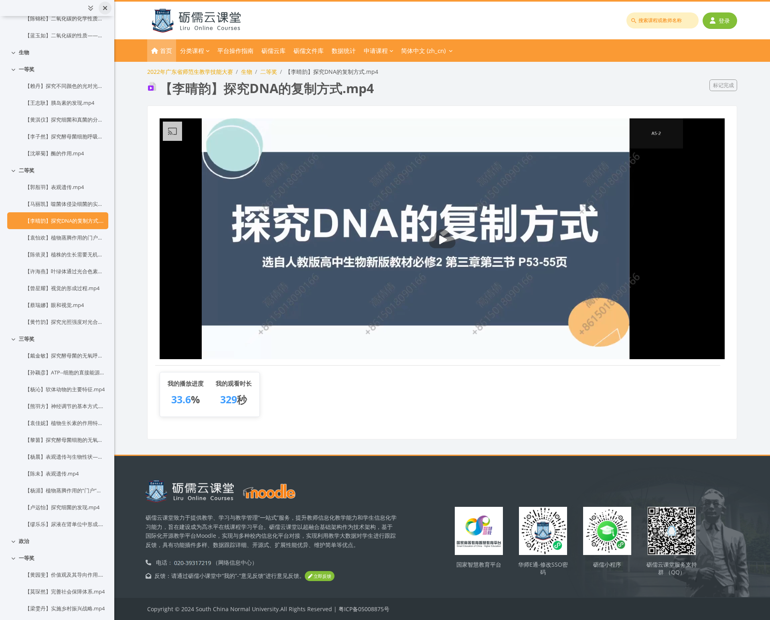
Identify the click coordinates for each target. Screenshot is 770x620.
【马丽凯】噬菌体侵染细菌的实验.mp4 (65, 203)
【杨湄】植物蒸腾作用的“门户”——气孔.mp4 (65, 490)
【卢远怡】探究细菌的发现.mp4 (62, 507)
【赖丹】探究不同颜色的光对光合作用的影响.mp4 (65, 85)
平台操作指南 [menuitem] (235, 51)
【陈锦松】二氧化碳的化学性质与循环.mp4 (65, 18)
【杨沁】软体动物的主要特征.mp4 (65, 389)
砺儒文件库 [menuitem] (309, 51)
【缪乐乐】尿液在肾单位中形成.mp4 (65, 524)
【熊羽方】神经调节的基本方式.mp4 (65, 406)
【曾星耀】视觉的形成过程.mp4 (62, 288)
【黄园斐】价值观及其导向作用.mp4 (65, 574)
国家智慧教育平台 (478, 564)
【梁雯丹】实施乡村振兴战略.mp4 (65, 608)
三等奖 (26, 338)
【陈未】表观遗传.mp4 (52, 473)
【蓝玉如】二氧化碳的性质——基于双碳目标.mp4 (65, 35)
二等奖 (26, 170)
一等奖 (26, 69)
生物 (24, 52)
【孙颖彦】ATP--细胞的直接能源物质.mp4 (65, 372)
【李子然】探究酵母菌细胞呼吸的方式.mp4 (65, 136)
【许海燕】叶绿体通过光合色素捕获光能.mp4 (65, 271)
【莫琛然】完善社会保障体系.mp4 (65, 591)
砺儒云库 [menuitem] (273, 51)
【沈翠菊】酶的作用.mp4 (54, 153)
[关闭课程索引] (105, 8)
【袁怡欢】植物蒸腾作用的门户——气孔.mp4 (65, 237)
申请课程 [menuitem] (376, 51)
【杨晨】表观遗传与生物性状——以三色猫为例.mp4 (65, 456)
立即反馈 (321, 576)
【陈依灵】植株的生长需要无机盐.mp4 (65, 254)
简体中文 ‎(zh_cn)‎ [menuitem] (423, 51)
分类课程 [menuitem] (192, 51)
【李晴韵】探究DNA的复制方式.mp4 (65, 220)
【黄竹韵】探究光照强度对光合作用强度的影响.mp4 (65, 321)
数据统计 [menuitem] (344, 51)
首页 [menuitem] (166, 51)
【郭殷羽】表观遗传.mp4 (54, 187)
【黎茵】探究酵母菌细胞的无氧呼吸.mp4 (65, 439)
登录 (724, 20)
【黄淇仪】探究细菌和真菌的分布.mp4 (65, 119)
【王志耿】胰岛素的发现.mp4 (59, 102)
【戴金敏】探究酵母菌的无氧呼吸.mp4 (65, 355)
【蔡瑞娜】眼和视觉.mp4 (54, 305)
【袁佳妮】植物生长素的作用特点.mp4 (65, 423)
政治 (24, 541)
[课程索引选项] (90, 8)
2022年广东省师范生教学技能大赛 (190, 71)
